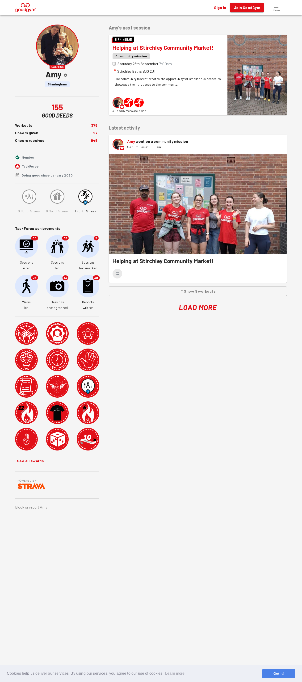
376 (94, 125)
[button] (276, 7)
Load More (198, 307)
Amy (131, 141)
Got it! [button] (278, 673)
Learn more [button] (175, 673)
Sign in (220, 7)
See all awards (30, 461)
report (34, 507)
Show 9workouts (200, 291)
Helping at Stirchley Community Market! (163, 47)
